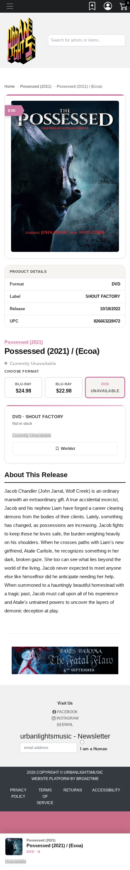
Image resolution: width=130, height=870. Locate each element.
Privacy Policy (18, 793)
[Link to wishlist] (92, 7)
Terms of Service (45, 796)
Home (9, 86)
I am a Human (93, 748)
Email (67, 724)
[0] (124, 7)
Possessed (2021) (35, 86)
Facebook (67, 712)
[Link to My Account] (108, 7)
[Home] (21, 40)
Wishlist (68, 448)
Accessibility (106, 790)
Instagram (67, 718)
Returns (72, 790)
